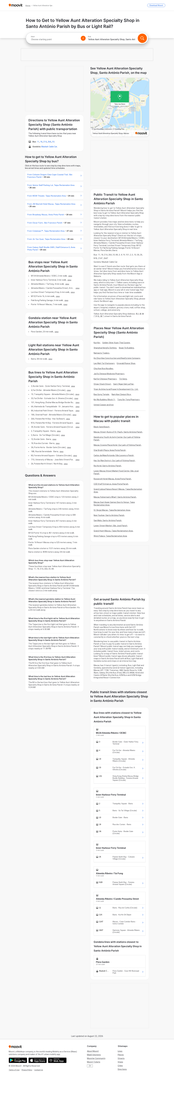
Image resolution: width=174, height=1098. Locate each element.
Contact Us (38, 1070)
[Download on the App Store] (37, 1060)
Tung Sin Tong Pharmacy (128, 399)
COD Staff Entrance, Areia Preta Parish (111, 484)
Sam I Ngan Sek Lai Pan (123, 384)
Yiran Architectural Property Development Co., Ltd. (116, 389)
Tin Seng (123, 379)
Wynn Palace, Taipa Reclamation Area (110, 536)
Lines (120, 1051)
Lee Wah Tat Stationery (104, 363)
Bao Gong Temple (101, 394)
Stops (120, 1062)
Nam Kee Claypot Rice (121, 394)
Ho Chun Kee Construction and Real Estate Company (117, 358)
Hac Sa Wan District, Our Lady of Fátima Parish (114, 460)
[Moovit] (15, 5)
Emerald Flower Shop (126, 363)
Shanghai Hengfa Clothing (105, 348)
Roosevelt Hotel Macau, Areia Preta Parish (112, 479)
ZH (90, 1066)
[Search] (142, 38)
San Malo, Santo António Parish (107, 520)
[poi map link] (119, 107)
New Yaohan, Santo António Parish (109, 515)
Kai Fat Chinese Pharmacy (105, 379)
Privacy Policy (27, 1070)
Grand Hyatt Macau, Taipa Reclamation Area (113, 531)
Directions (122, 1069)
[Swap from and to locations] (83, 38)
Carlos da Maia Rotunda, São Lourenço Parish (114, 455)
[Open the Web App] (57, 1060)
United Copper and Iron (104, 405)
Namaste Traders (101, 353)
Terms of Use (14, 1070)
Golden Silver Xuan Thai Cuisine (116, 343)
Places (121, 1055)
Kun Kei (97, 343)
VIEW (70, 276)
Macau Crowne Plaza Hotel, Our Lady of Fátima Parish (117, 445)
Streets (121, 1058)
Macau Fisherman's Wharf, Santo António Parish (115, 497)
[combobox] (54, 39)
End (89, 36)
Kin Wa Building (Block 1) (104, 399)
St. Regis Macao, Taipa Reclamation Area (112, 510)
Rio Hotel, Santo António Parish (107, 466)
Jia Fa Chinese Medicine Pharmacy (109, 374)
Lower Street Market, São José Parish (110, 526)
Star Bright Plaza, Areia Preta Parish (110, 450)
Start (33, 36)
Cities (120, 1066)
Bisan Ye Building (126, 348)
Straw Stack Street (102, 384)
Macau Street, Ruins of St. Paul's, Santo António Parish (118, 432)
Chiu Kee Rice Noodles (103, 368)
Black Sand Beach (102, 427)
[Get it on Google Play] (18, 1060)
